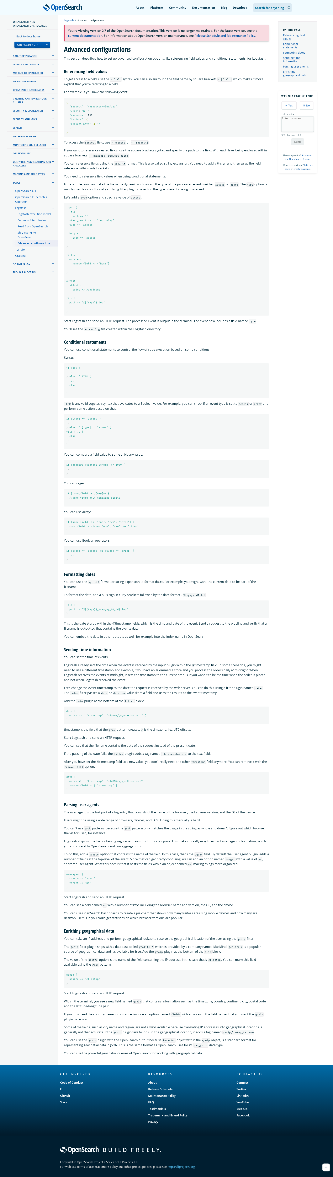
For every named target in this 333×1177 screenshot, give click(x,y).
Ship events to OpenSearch (27, 235)
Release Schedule (160, 1089)
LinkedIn (242, 1096)
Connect (242, 1082)
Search (17, 127)
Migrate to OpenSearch (28, 73)
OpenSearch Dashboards (29, 90)
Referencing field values (294, 37)
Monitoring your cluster (29, 145)
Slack (63, 1102)
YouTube (242, 1102)
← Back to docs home (26, 36)
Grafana (20, 256)
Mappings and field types (29, 174)
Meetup (241, 1109)
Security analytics (25, 119)
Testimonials (157, 1109)
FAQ (151, 1102)
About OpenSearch (25, 56)
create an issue (301, 169)
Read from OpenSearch (33, 226)
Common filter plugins (32, 220)
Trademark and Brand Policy (168, 1115)
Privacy (153, 1122)
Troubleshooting (24, 272)
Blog (224, 7)
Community (177, 7)
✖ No (306, 105)
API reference (21, 263)
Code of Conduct (71, 1082)
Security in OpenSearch (28, 110)
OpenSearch (63, 8)
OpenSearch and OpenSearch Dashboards (30, 23)
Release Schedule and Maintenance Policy (224, 36)
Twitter (241, 1089)
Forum (64, 1089)
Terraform (21, 249)
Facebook (243, 1115)
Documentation (203, 7)
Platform (156, 7)
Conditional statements (290, 45)
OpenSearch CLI (25, 191)
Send (297, 142)
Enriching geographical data (294, 73)
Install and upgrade (26, 64)
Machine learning (24, 136)
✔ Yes (289, 105)
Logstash (21, 208)
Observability (21, 153)
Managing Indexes (24, 81)
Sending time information (291, 59)
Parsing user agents (296, 66)
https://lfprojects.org (181, 1167)
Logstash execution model (34, 214)
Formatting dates (294, 52)
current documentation (85, 36)
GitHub (65, 1096)
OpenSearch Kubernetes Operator (31, 199)
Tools (16, 182)
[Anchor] (109, 71)
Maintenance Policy (162, 1096)
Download (240, 7)
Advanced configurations (34, 243)
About (140, 7)
